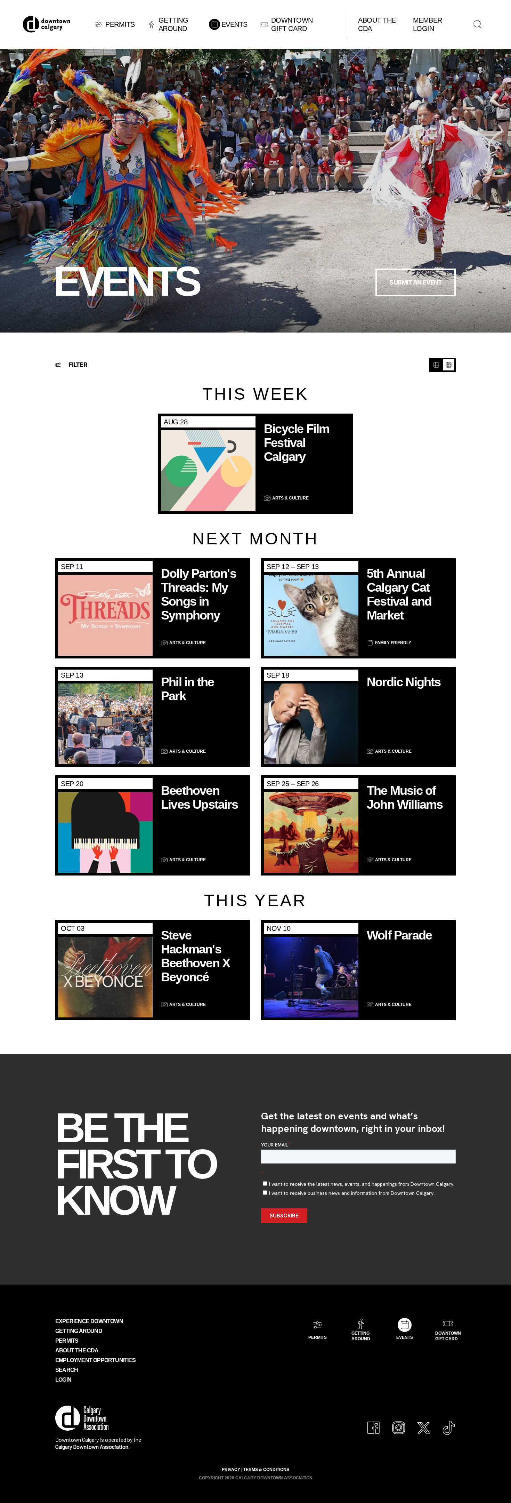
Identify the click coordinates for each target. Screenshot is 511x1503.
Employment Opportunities (95, 1360)
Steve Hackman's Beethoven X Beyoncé (195, 956)
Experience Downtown (89, 1321)
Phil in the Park (187, 689)
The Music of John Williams (405, 797)
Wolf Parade (399, 935)
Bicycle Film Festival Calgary (296, 443)
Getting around (78, 1331)
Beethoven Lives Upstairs (199, 797)
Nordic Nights (404, 682)
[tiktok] (449, 1424)
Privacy (231, 1469)
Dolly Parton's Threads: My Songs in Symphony (198, 594)
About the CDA (77, 1350)
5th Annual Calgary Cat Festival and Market (399, 594)
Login (63, 1380)
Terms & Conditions (266, 1469)
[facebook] (374, 1424)
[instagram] (399, 1424)
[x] (424, 1424)
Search (66, 1370)
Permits (66, 1341)
